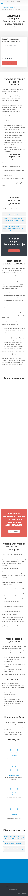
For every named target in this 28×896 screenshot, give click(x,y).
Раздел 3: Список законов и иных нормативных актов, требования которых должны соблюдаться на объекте (13, 228)
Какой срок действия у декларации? (13, 843)
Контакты (18, 1)
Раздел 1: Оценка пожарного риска (11, 214)
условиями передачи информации (17, 881)
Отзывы (12, 1)
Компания (7, 1)
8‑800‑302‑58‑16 (9, 4)
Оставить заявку (14, 250)
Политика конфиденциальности (14, 889)
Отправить (21, 877)
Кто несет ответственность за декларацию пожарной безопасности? (13, 837)
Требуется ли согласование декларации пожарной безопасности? (13, 848)
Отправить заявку (9, 63)
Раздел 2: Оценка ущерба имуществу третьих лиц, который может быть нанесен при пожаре (13, 220)
